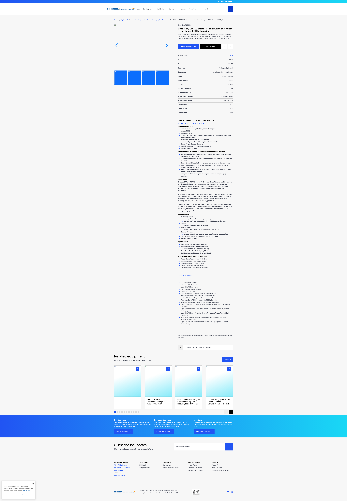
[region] (18, 490)
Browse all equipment (163, 431)
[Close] (33, 484)
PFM (231, 56)
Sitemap (178, 493)
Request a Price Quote (188, 47)
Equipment (124, 20)
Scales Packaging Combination (157, 20)
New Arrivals (118, 470)
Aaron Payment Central (170, 468)
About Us (215, 465)
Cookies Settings (18, 494)
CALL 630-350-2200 (224, 2)
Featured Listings (119, 475)
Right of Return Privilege (195, 470)
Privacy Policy (192, 465)
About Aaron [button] (193, 9)
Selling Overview (144, 468)
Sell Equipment (161, 9)
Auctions (137, 9)
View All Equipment (120, 465)
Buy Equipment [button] (148, 9)
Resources (183, 9)
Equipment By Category (122, 468)
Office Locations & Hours (220, 470)
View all (226, 359)
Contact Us (167, 465)
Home (116, 20)
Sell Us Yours (210, 47)
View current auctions (203, 431)
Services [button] (172, 9)
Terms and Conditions (195, 468)
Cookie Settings (169, 493)
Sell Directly (142, 465)
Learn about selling (122, 431)
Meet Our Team (217, 468)
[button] (115, 412)
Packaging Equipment (137, 20)
